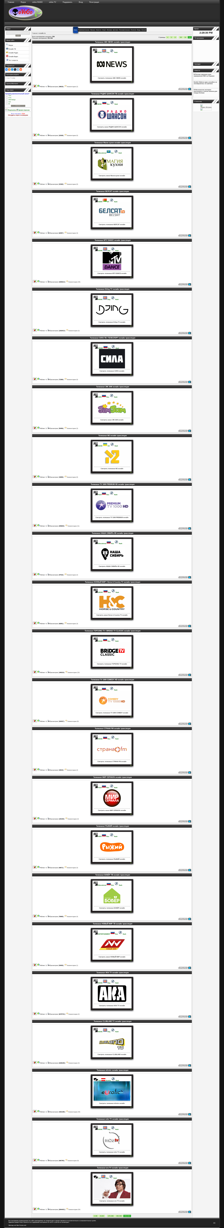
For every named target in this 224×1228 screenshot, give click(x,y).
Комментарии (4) (72, 916)
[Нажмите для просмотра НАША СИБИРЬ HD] (184, 578)
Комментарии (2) (72, 86)
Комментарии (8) (73, 721)
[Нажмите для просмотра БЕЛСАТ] (184, 236)
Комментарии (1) (72, 965)
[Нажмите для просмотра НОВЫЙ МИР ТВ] (184, 968)
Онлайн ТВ (12, 49)
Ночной (143, 30)
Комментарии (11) (73, 526)
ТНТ (9, 95)
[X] (15, 69)
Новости (98, 30)
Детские (115, 30)
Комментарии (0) (72, 135)
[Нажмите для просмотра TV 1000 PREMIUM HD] (184, 529)
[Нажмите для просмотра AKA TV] (184, 1017)
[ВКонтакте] (6, 69)
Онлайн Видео (13, 56)
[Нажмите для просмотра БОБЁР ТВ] (184, 919)
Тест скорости (13, 60)
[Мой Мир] (12, 69)
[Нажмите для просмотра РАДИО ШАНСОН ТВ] (184, 138)
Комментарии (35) (74, 282)
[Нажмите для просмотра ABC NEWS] (184, 89)
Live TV (9, 78)
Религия (133, 30)
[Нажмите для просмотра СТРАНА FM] (184, 773)
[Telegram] (18, 69)
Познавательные (124, 30)
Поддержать (67, 2)
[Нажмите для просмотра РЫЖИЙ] (184, 870)
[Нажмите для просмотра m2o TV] (184, 1163)
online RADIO (37, 2)
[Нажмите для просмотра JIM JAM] (184, 431)
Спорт (104, 30)
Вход (81, 2)
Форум (23, 2)
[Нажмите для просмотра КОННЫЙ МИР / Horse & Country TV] (184, 626)
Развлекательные (83, 30)
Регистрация (94, 2)
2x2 (9, 102)
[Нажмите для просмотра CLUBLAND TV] (184, 1066)
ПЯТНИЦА (11, 99)
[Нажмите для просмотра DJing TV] (184, 333)
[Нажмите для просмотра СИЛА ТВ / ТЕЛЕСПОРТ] (184, 382)
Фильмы (109, 30)
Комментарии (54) (74, 1209)
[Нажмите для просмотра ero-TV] (184, 1212)
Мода (138, 30)
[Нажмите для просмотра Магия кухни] (184, 187)
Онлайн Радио (13, 53)
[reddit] (21, 69)
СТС (9, 97)
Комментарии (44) (74, 1112)
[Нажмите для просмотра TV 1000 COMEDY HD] (184, 724)
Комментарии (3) (72, 233)
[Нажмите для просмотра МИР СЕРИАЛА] (184, 822)
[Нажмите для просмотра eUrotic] (184, 1115)
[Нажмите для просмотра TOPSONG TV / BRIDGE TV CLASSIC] (184, 675)
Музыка (92, 30)
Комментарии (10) (73, 672)
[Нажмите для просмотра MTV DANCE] (184, 285)
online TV (52, 2)
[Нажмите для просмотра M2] (184, 480)
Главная (11, 2)
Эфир (75, 30)
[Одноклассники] (9, 69)
